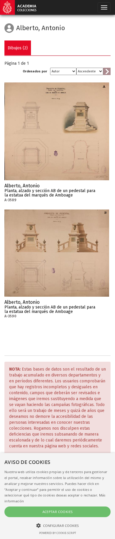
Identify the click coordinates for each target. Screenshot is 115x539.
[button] (57, 525)
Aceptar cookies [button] (57, 511)
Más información (104, 187)
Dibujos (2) (18, 48)
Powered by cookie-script (57, 533)
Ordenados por (35, 71)
